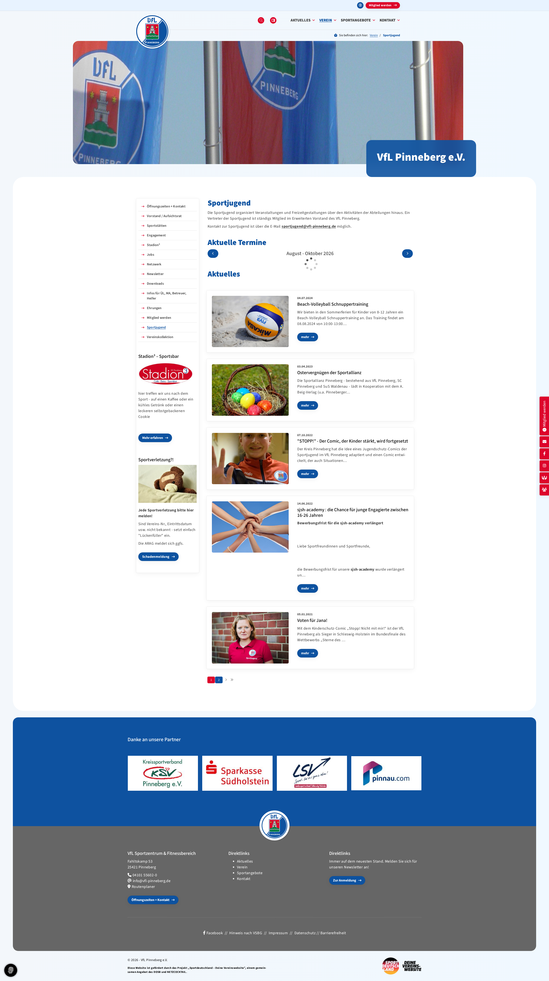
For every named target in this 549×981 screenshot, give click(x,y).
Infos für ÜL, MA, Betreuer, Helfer (166, 296)
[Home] (152, 31)
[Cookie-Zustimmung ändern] (10, 970)
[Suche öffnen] (260, 20)
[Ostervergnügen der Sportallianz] (250, 390)
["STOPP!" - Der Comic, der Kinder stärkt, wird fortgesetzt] (250, 458)
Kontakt (387, 20)
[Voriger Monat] (213, 253)
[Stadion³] (167, 373)
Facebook (214, 933)
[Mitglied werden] (544, 490)
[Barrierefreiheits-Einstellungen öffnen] (360, 5)
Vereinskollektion (160, 337)
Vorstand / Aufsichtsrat (164, 216)
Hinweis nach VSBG (245, 933)
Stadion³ (153, 245)
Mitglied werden (380, 5)
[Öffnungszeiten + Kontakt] (544, 442)
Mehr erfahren (152, 437)
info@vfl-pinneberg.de (151, 881)
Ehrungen (154, 308)
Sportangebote (356, 20)
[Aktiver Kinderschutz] (544, 478)
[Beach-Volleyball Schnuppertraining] (250, 321)
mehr (305, 337)
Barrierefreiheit (333, 933)
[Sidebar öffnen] (273, 20)
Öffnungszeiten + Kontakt (166, 206)
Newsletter (155, 274)
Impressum (278, 933)
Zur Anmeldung (344, 880)
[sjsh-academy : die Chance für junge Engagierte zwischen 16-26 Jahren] (250, 527)
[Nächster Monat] (407, 253)
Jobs (150, 254)
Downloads (155, 283)
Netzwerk (154, 264)
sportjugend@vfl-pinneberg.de (309, 226)
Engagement (156, 235)
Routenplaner (143, 886)
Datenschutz (305, 933)
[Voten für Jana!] (250, 637)
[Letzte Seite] (231, 680)
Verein (325, 20)
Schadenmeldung (156, 556)
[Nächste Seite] (226, 680)
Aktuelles (301, 20)
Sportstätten (156, 225)
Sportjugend (156, 327)
